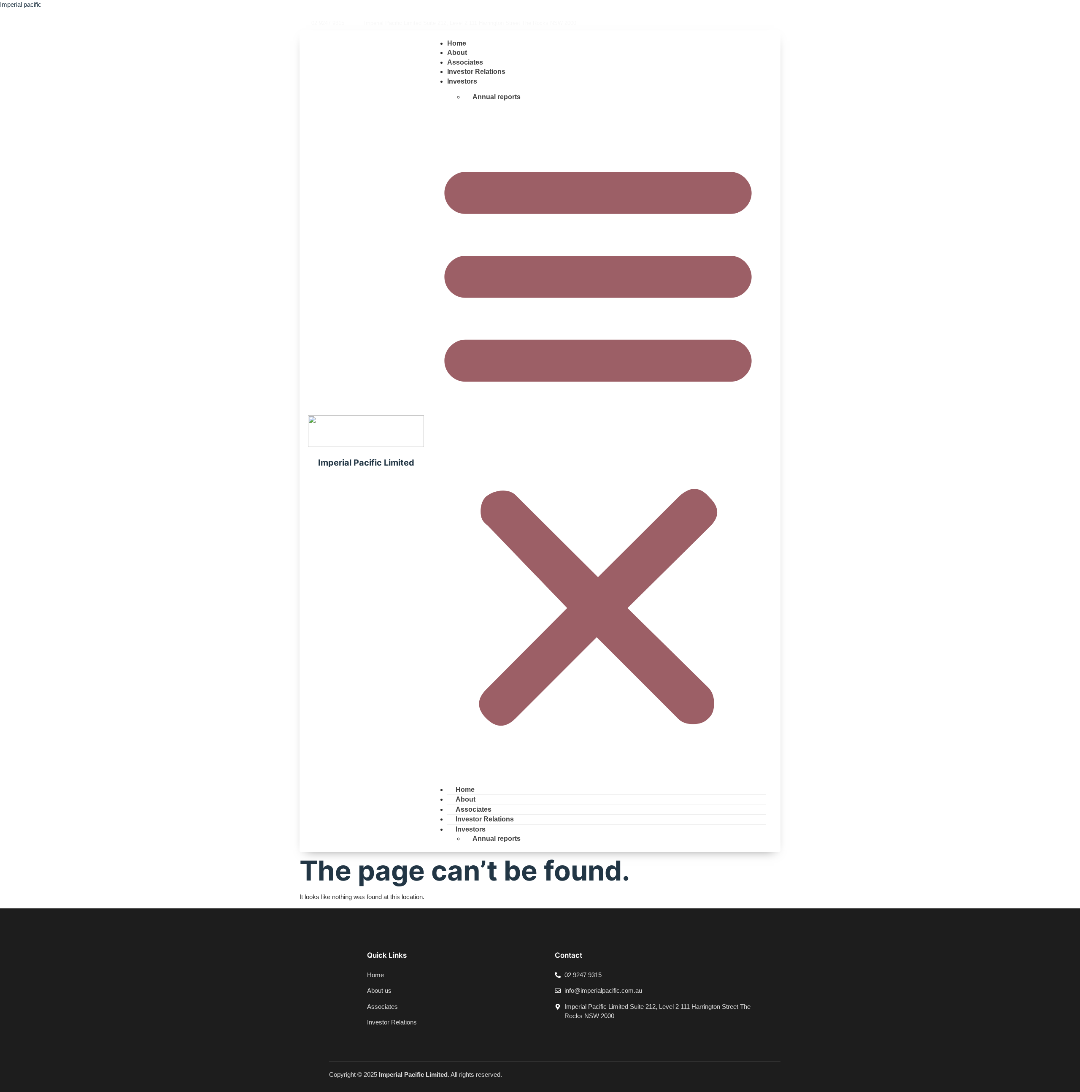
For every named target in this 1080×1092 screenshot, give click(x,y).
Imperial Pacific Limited (366, 463)
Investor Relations (476, 71)
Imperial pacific (20, 4)
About (457, 52)
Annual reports (496, 96)
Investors (462, 81)
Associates (465, 62)
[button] (598, 440)
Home (456, 43)
